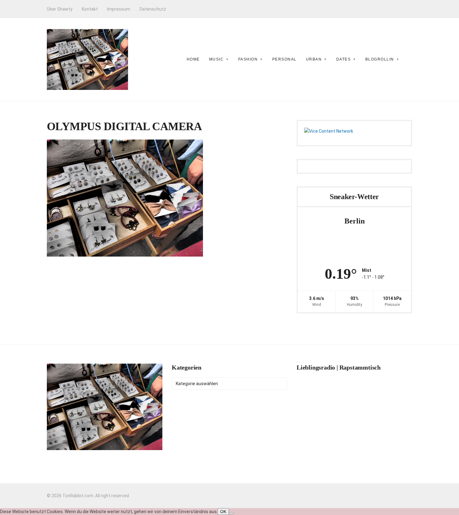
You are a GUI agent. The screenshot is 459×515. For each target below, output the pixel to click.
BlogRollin (379, 59)
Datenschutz (153, 9)
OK (223, 511)
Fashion (248, 59)
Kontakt (90, 9)
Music (216, 59)
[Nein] (231, 513)
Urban (314, 59)
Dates (343, 59)
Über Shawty (59, 9)
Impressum (118, 9)
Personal (284, 59)
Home (193, 59)
